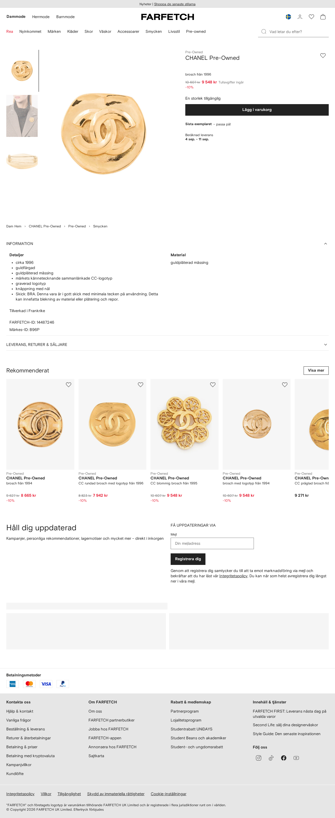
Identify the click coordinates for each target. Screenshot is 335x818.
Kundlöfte (15, 774)
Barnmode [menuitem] (65, 17)
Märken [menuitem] (54, 31)
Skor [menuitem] (89, 31)
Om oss (95, 711)
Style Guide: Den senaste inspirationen (287, 734)
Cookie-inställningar (168, 794)
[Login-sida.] (300, 17)
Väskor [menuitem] (105, 31)
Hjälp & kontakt (19, 711)
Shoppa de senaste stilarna (175, 4)
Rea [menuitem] (9, 31)
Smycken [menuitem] (154, 31)
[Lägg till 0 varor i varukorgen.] (323, 17)
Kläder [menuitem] (72, 31)
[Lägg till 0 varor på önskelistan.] (311, 17)
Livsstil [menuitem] (174, 31)
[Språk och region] (288, 17)
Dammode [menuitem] (16, 17)
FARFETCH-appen (104, 738)
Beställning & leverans (25, 729)
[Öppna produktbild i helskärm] (103, 134)
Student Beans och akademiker (198, 738)
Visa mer (316, 370)
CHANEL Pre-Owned (45, 226)
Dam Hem (13, 226)
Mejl (174, 534)
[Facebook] (283, 758)
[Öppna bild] (22, 71)
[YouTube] (296, 758)
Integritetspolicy (233, 576)
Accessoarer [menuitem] (128, 31)
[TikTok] (271, 758)
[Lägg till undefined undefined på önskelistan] (68, 385)
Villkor (46, 794)
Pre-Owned (77, 226)
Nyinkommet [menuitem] (30, 31)
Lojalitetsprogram (186, 720)
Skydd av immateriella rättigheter (115, 794)
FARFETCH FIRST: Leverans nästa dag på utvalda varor (289, 713)
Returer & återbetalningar (28, 738)
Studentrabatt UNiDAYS (192, 729)
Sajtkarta (96, 756)
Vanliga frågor (18, 720)
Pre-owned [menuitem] (196, 31)
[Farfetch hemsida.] (167, 16)
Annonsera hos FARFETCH (112, 747)
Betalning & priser (21, 747)
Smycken (100, 226)
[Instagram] (258, 758)
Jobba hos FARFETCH (108, 729)
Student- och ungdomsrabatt (197, 747)
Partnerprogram (185, 711)
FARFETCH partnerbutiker (111, 720)
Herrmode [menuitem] (40, 17)
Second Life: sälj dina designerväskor (285, 725)
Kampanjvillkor (18, 765)
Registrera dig (188, 559)
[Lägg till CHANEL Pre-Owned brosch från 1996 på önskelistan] (323, 55)
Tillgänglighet (69, 794)
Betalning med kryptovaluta (30, 756)
